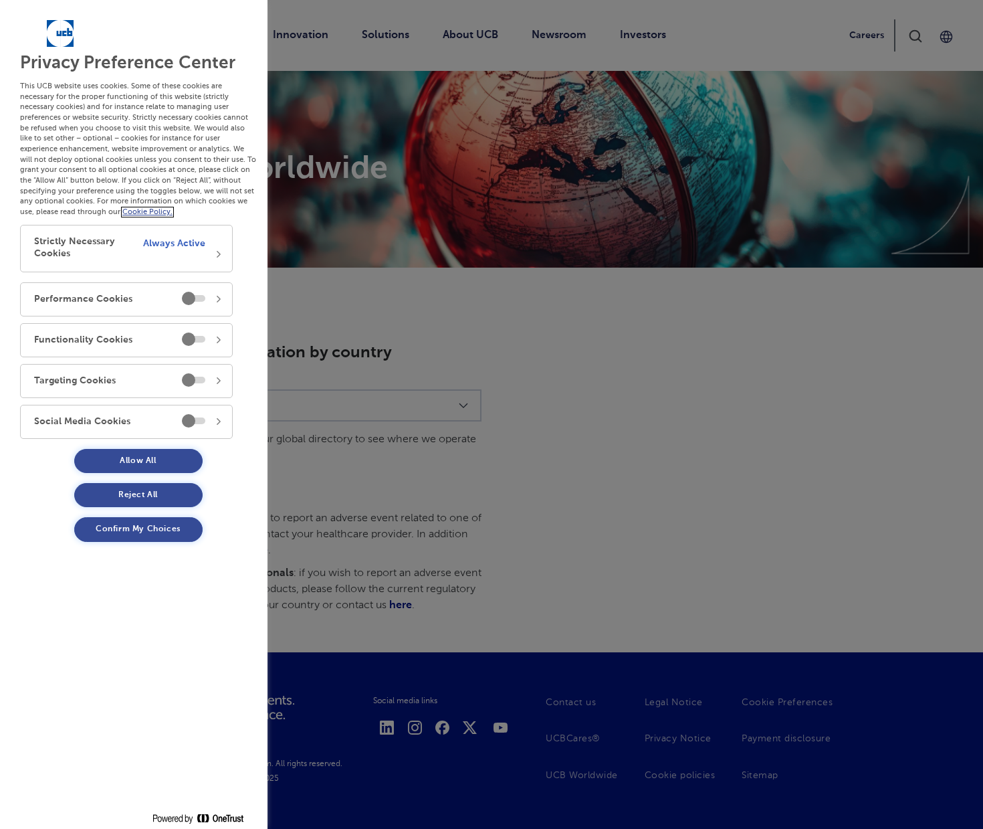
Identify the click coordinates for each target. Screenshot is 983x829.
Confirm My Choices (138, 529)
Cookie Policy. (147, 212)
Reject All (138, 495)
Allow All (138, 461)
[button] (126, 248)
